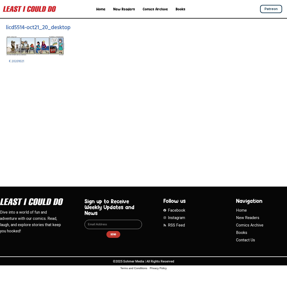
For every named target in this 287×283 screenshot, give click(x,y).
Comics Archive (155, 9)
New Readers (124, 9)
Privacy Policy (158, 268)
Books (180, 9)
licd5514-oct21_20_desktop (38, 27)
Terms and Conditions (133, 268)
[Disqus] (95, 118)
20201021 (17, 61)
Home (100, 9)
